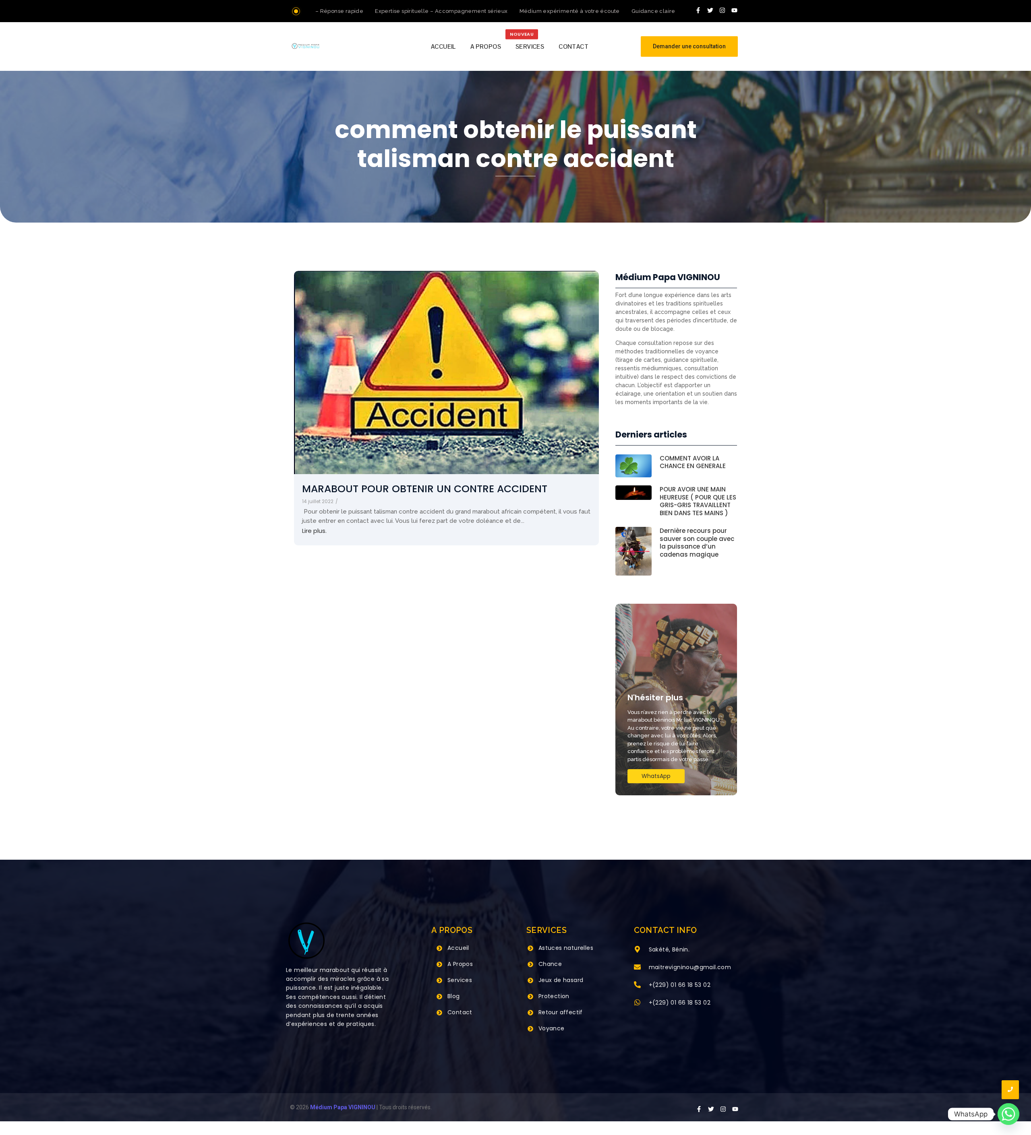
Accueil (458, 948)
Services (459, 980)
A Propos (460, 964)
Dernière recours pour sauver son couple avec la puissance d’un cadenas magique (697, 542)
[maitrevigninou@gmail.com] (637, 968)
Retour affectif (560, 1012)
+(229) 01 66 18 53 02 (679, 985)
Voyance (551, 1028)
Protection (553, 996)
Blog (453, 996)
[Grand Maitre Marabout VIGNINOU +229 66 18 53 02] (305, 46)
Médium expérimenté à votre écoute (545, 11)
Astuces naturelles (565, 948)
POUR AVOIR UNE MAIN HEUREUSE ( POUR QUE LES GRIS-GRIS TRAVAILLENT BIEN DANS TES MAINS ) (698, 501)
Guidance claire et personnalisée (652, 11)
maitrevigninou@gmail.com (690, 967)
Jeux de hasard (561, 980)
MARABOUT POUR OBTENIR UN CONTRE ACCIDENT (424, 488)
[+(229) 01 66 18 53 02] (637, 985)
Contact (459, 1012)
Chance (550, 964)
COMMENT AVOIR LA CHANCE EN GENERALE (693, 462)
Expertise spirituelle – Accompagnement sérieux (417, 11)
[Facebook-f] (698, 10)
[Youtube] (735, 10)
